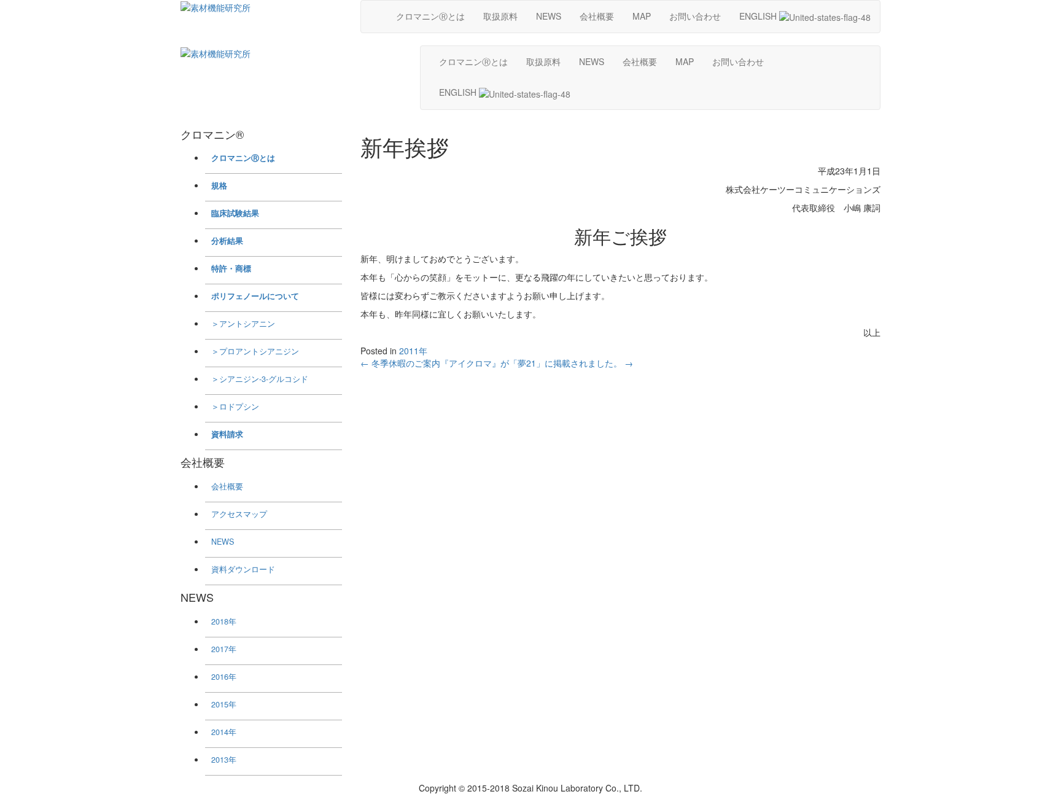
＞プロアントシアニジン (255, 351)
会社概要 (597, 16)
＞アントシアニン (243, 323)
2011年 (413, 350)
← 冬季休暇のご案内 (400, 363)
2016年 (223, 676)
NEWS (548, 16)
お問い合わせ (695, 16)
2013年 (223, 759)
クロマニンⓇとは (430, 16)
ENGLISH (759, 16)
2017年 (223, 649)
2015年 (223, 704)
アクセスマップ (239, 514)
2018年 (223, 621)
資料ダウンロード (243, 569)
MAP (641, 16)
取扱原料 (500, 16)
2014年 (223, 732)
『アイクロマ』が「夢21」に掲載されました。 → (536, 363)
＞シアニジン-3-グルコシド (259, 378)
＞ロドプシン (235, 406)
